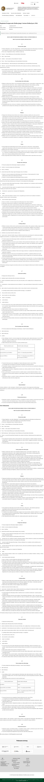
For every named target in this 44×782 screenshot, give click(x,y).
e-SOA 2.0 (33, 15)
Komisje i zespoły (26, 13)
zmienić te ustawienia (22, 780)
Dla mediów (26, 15)
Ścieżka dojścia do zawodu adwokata (26, 762)
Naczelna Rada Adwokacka (16, 13)
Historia (27, 760)
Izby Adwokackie (19, 15)
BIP (27, 764)
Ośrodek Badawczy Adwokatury (8, 15)
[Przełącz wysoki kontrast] (34, 4)
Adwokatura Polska (5, 13)
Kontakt (27, 758)
